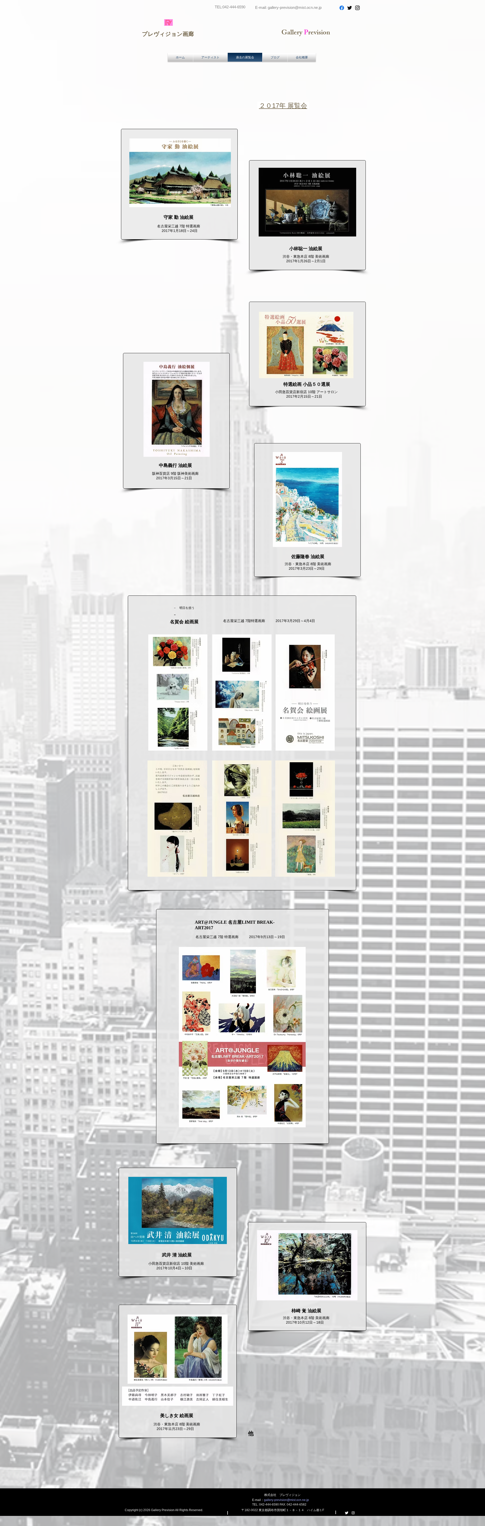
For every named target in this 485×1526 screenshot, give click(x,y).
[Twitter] (350, 8)
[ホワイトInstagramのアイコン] (353, 1513)
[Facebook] (342, 8)
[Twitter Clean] (347, 1513)
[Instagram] (357, 8)
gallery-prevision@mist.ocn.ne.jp (295, 7)
